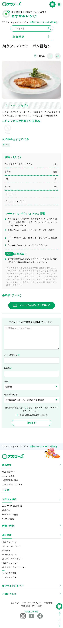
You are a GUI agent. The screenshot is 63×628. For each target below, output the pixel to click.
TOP (4, 22)
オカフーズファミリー (12, 559)
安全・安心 (8, 525)
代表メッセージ (9, 542)
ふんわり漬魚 (8, 476)
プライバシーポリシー (31, 603)
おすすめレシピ (18, 22)
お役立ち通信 (9, 499)
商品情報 (7, 465)
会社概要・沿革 (9, 555)
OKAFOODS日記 (10, 515)
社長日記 (6, 510)
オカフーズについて (11, 546)
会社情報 (7, 535)
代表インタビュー (10, 563)
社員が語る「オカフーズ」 (14, 567)
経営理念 (6, 550)
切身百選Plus (8, 472)
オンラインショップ (13, 585)
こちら (26, 407)
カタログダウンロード (12, 484)
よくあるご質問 (9, 573)
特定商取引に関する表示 (31, 606)
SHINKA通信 (8, 519)
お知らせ (15, 603)
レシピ (5, 490)
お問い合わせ (9, 594)
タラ (7, 145)
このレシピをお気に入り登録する (34, 305)
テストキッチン (9, 577)
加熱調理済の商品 (10, 480)
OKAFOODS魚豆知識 (12, 506)
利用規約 (48, 603)
